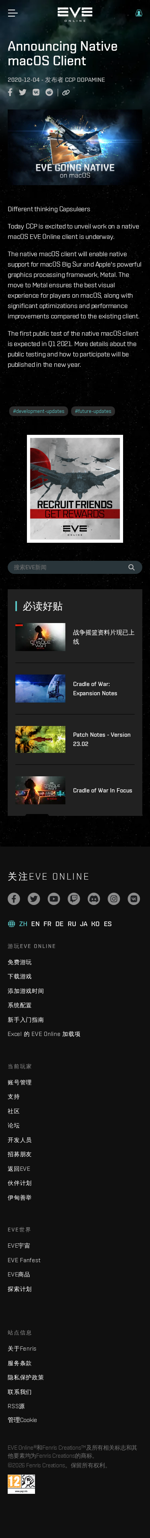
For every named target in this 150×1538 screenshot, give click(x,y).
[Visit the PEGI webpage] (21, 1484)
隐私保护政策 (26, 1377)
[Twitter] (34, 899)
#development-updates (38, 411)
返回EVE (19, 1168)
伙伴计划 (20, 1183)
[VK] (134, 899)
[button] (138, 13)
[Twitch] (74, 899)
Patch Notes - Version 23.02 (102, 739)
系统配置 (20, 1005)
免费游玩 (20, 962)
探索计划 (20, 1289)
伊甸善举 (20, 1197)
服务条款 (20, 1363)
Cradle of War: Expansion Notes (95, 688)
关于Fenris (22, 1348)
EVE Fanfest (24, 1260)
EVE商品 (19, 1274)
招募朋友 (20, 1154)
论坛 (14, 1125)
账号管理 (20, 1082)
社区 (14, 1111)
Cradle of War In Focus (102, 790)
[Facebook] (14, 899)
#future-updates (93, 411)
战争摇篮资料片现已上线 (104, 637)
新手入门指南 (26, 1019)
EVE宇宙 (19, 1245)
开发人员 (20, 1140)
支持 (14, 1096)
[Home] (75, 20)
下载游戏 (20, 976)
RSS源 (16, 1406)
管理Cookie (22, 1419)
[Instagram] (114, 899)
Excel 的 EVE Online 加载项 (44, 1034)
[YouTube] (54, 899)
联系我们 (20, 1392)
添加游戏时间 (26, 991)
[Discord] (94, 899)
